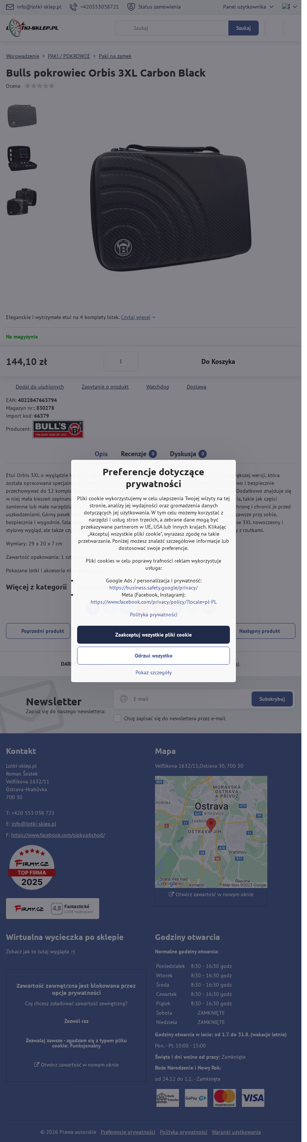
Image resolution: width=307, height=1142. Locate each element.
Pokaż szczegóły (154, 672)
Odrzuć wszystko (154, 655)
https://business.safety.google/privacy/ (153, 587)
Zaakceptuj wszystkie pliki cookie (153, 634)
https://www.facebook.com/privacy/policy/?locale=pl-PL (154, 601)
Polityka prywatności (153, 614)
